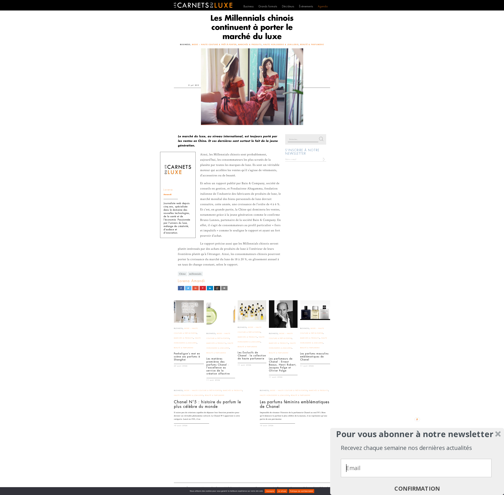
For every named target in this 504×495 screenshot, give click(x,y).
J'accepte (270, 491)
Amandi (168, 194)
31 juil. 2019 (193, 85)
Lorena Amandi (191, 281)
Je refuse (282, 491)
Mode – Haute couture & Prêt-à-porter (214, 44)
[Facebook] (181, 288)
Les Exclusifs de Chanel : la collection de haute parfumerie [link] (252, 355)
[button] (414, 434)
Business (185, 44)
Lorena (168, 189)
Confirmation (417, 489)
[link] (189, 311)
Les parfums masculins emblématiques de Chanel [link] (314, 356)
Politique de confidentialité (301, 491)
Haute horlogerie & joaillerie (281, 44)
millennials (195, 274)
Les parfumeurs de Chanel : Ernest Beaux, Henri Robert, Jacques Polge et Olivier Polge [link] (282, 364)
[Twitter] (188, 288)
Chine (182, 274)
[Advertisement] (252, 460)
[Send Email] (224, 288)
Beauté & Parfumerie (312, 44)
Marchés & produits (250, 44)
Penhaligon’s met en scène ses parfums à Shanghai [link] (187, 356)
